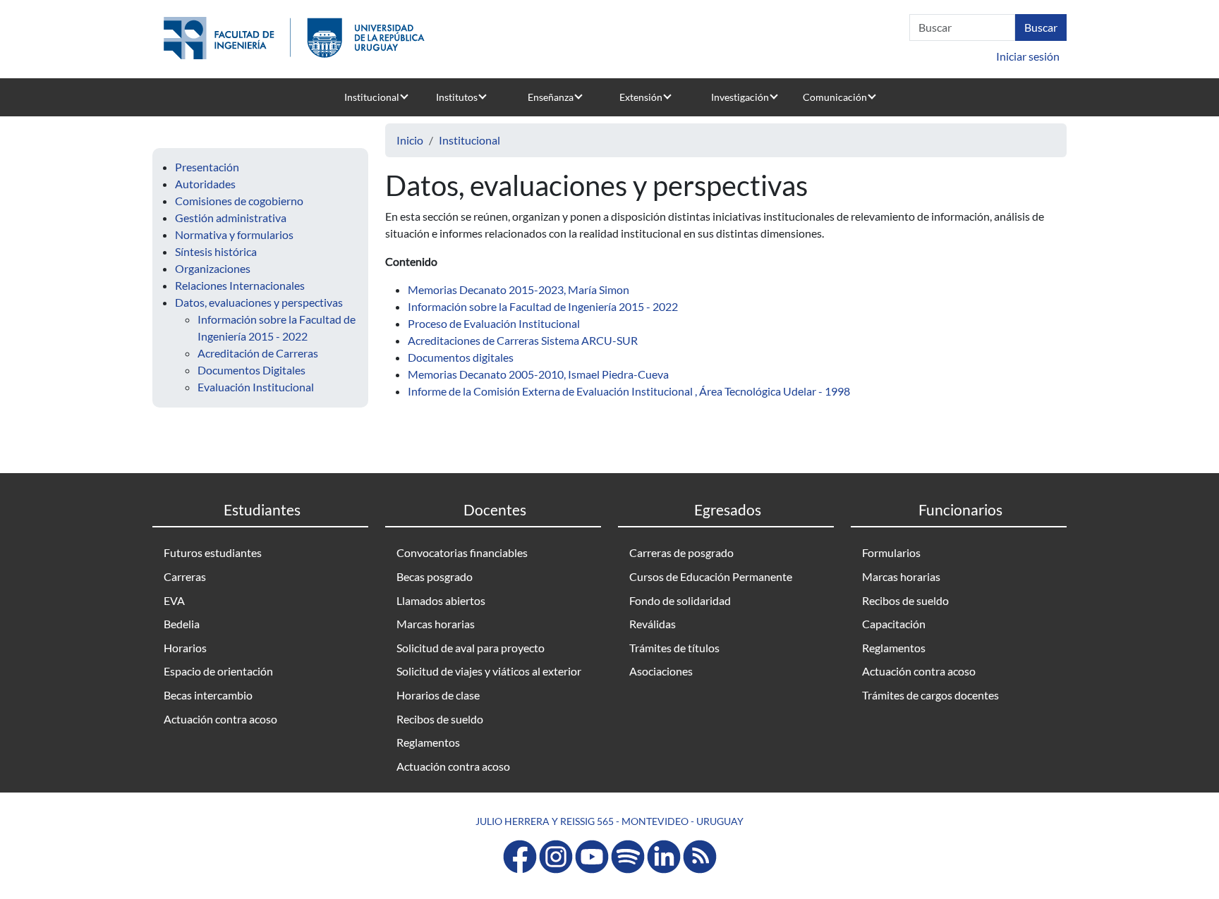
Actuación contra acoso (220, 719)
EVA (174, 600)
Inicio (409, 140)
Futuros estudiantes (213, 552)
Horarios (185, 647)
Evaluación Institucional (256, 386)
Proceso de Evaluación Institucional (494, 323)
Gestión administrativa (230, 217)
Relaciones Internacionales (240, 285)
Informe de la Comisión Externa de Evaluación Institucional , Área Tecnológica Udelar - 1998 (629, 391)
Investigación (740, 97)
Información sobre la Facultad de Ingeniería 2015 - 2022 (543, 306)
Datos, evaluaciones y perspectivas (259, 302)
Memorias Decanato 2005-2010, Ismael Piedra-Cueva (538, 374)
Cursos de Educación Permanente (710, 576)
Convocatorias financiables (462, 552)
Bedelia (182, 623)
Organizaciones (212, 268)
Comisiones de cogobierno (239, 200)
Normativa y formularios (234, 234)
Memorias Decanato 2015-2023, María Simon (518, 289)
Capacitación (894, 623)
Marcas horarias (435, 623)
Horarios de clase (438, 695)
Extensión (640, 97)
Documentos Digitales (251, 370)
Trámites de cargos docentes (930, 695)
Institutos (457, 97)
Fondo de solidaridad (680, 600)
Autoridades (205, 183)
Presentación (207, 166)
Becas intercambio (208, 695)
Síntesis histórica (216, 251)
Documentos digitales (461, 357)
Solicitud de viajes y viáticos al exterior (488, 671)
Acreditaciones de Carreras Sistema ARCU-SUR (523, 340)
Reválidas (652, 623)
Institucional (371, 97)
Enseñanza (551, 97)
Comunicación (835, 97)
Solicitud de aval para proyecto (470, 647)
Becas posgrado (434, 576)
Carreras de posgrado (681, 552)
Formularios (891, 552)
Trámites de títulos (674, 647)
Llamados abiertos (440, 600)
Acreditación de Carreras (258, 353)
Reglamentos (428, 742)
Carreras (185, 576)
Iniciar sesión (1028, 56)
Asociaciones (661, 671)
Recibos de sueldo (439, 719)
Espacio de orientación (218, 671)
